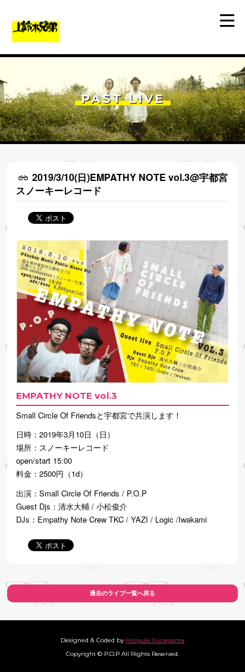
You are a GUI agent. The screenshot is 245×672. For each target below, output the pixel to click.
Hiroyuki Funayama (154, 640)
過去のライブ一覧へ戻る (122, 593)
